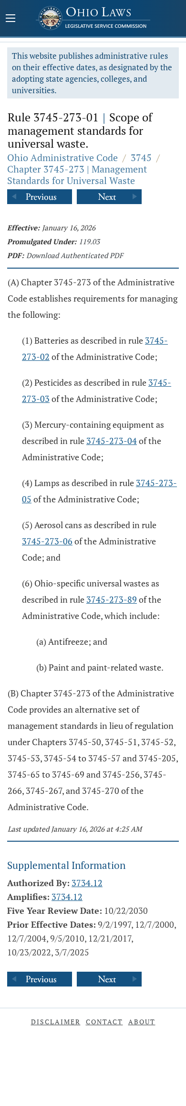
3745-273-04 (111, 440)
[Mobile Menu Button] (10, 19)
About (141, 1021)
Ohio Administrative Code (62, 157)
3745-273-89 (111, 599)
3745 (141, 157)
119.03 (89, 241)
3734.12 (87, 883)
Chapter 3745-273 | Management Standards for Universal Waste (77, 175)
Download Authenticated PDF (74, 255)
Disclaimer (56, 1021)
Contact (104, 1021)
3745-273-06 (47, 541)
